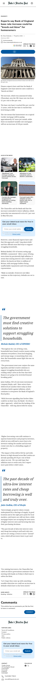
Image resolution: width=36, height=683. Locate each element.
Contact (4, 632)
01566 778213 (11, 676)
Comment (29, 612)
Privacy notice (16, 234)
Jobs (3, 636)
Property (4, 16)
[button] (4, 3)
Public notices (6, 638)
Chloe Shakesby (7, 36)
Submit (28, 229)
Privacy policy (6, 634)
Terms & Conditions (8, 630)
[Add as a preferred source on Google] (17, 45)
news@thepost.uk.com (12, 679)
